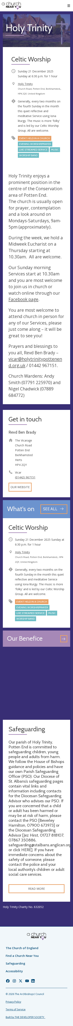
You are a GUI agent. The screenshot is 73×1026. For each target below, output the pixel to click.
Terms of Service (16, 1009)
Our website (20, 487)
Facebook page (23, 299)
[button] (68, 5)
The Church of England (22, 948)
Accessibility (14, 971)
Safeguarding (15, 963)
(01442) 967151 (25, 477)
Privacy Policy (13, 1001)
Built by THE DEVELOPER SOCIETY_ (25, 1017)
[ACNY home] (11, 5)
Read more (36, 889)
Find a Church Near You (22, 956)
